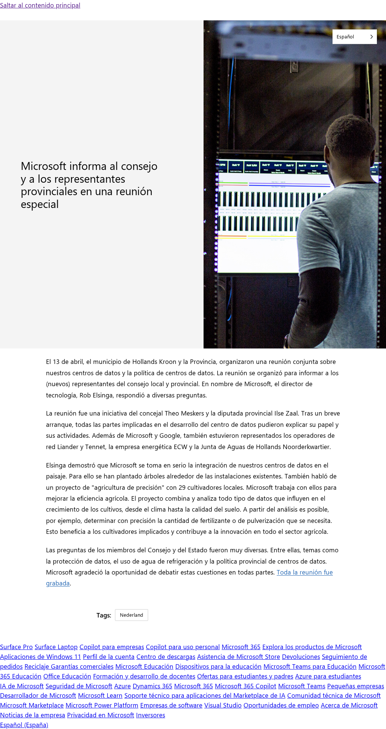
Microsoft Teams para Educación (310, 666)
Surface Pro (16, 646)
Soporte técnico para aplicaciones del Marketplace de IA (204, 695)
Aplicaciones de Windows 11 (40, 656)
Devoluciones (301, 656)
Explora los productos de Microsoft (312, 646)
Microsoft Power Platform (102, 704)
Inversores (150, 714)
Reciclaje (38, 666)
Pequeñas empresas (355, 685)
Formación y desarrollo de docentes (144, 675)
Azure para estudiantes (328, 675)
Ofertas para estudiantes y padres (245, 675)
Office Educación (67, 675)
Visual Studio (223, 704)
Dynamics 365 (152, 685)
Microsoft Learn (100, 695)
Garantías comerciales (82, 666)
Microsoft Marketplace (32, 704)
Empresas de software (171, 704)
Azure (122, 685)
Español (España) (24, 724)
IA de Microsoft (22, 685)
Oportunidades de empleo (281, 704)
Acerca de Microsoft (349, 704)
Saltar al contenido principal (40, 4)
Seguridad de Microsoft (79, 685)
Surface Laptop (56, 646)
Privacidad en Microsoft (100, 714)
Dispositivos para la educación (218, 666)
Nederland (131, 614)
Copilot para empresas (112, 646)
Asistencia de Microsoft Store (238, 656)
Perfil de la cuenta (109, 656)
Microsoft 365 (241, 646)
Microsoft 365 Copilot (245, 685)
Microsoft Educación (144, 666)
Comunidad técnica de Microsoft (334, 695)
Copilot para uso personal (183, 646)
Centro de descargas (165, 656)
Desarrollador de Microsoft (38, 695)
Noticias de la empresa (32, 714)
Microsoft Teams (301, 685)
